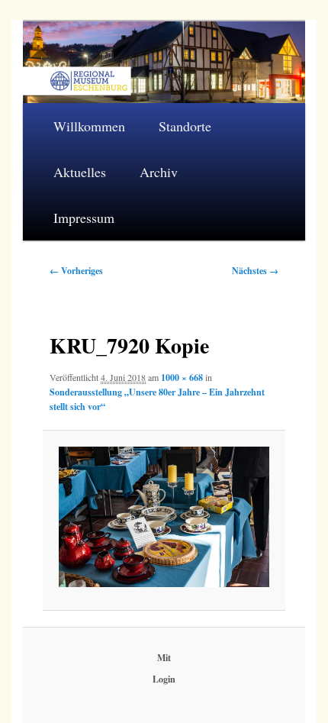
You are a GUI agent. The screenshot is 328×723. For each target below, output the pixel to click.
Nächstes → (255, 270)
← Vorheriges (76, 270)
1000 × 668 (182, 377)
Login (164, 679)
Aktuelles (79, 172)
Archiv (159, 172)
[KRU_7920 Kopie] (164, 517)
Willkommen (89, 126)
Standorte (185, 126)
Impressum (83, 217)
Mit (164, 657)
